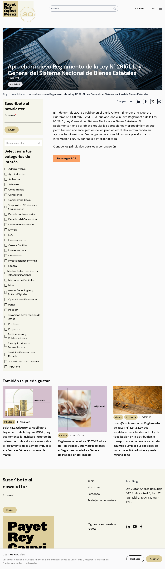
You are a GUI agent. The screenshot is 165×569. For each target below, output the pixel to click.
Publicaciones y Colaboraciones (17, 336)
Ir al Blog (132, 481)
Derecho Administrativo (22, 214)
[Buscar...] (114, 8)
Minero (12, 285)
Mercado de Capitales (21, 280)
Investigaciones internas (22, 260)
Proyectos (14, 329)
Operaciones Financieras (23, 299)
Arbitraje (13, 184)
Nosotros (94, 487)
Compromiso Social (19, 200)
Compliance (15, 194)
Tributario (14, 366)
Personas (94, 494)
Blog (5, 94)
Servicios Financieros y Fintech (21, 354)
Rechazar (135, 558)
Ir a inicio (139, 8)
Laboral (12, 266)
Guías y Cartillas (17, 245)
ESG (10, 235)
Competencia (16, 189)
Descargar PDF (66, 158)
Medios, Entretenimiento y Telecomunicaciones (22, 273)
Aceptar (154, 558)
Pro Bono (13, 324)
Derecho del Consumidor (23, 219)
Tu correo (10, 115)
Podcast (13, 309)
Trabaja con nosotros (102, 500)
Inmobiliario (15, 84)
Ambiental (14, 179)
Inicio (91, 481)
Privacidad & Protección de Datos (24, 317)
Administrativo (17, 169)
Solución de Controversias (23, 361)
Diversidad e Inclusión (21, 224)
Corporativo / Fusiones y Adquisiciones (22, 207)
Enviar (11, 129)
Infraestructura (17, 250)
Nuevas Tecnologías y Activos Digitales (20, 292)
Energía (12, 229)
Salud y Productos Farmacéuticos (19, 345)
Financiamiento (17, 240)
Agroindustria (16, 174)
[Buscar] (39, 143)
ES (153, 8)
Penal (11, 304)
